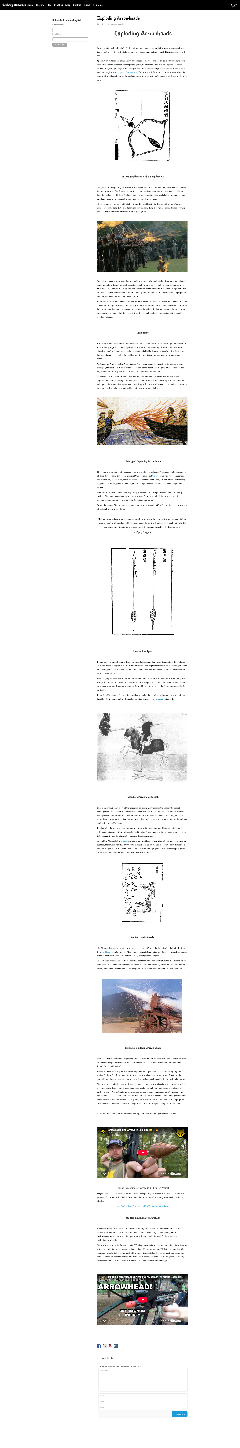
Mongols (109, 951)
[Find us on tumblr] (116, 1346)
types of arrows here (129, 72)
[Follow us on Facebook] (99, 1346)
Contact (77, 5)
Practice (58, 5)
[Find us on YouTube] (110, 1346)
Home (30, 5)
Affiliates (98, 5)
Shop (67, 5)
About (87, 5)
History (40, 5)
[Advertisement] (70, 72)
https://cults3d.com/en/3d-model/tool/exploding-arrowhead (142, 1206)
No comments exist (116, 24)
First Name (56, 34)
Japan (160, 698)
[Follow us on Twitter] (105, 1346)
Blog (49, 5)
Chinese (156, 475)
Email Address (58, 25)
